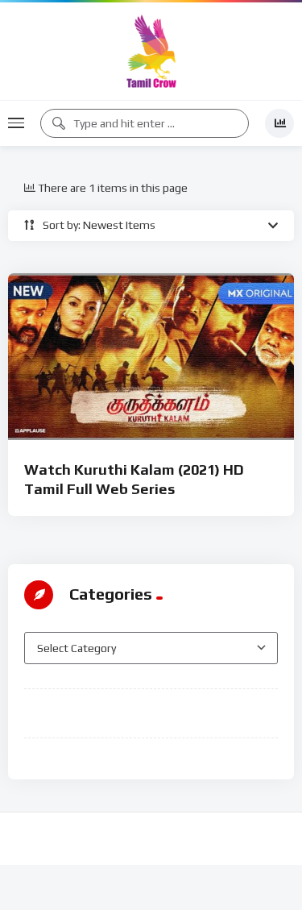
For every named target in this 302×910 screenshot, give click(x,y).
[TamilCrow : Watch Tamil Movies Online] (151, 51)
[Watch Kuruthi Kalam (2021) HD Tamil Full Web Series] (151, 356)
